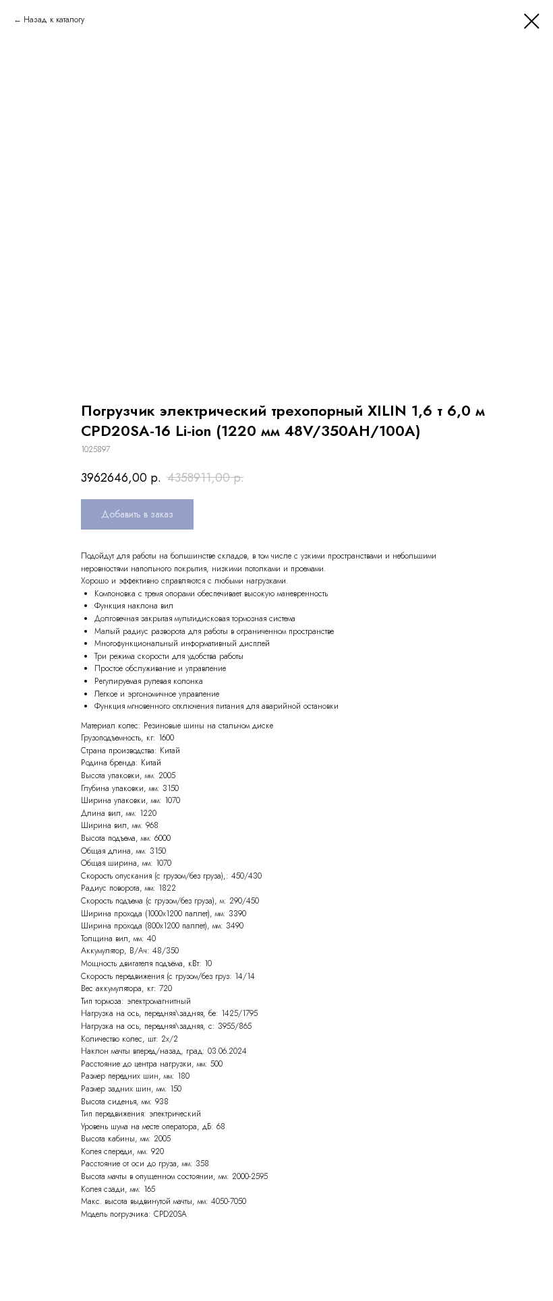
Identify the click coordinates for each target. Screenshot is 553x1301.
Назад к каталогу (54, 19)
